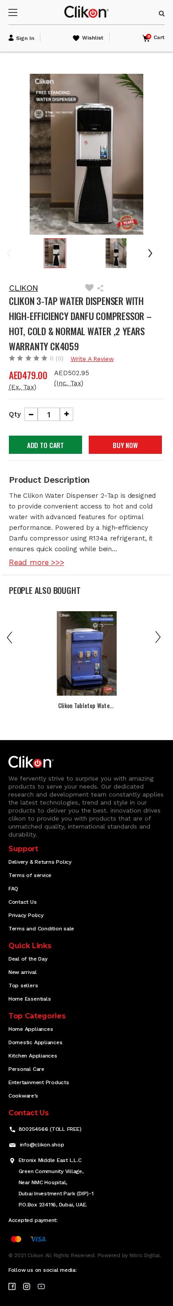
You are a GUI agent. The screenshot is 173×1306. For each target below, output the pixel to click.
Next (153, 253)
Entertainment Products (38, 1082)
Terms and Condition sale (41, 928)
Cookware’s (23, 1096)
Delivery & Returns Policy (39, 862)
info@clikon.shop (42, 1145)
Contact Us (22, 902)
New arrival (22, 972)
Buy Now (125, 445)
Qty (15, 414)
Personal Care (26, 1069)
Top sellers (23, 985)
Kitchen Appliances (32, 1056)
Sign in (25, 38)
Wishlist (92, 38)
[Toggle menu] (20, 12)
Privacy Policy (25, 915)
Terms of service (29, 875)
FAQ (13, 888)
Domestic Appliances (35, 1042)
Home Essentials (29, 999)
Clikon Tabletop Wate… (86, 705)
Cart (156, 37)
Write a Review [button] (92, 358)
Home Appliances (30, 1029)
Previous (15, 253)
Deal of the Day (27, 959)
